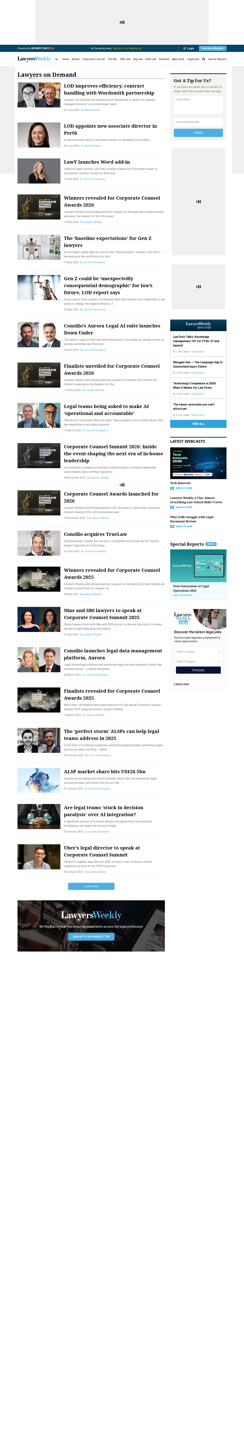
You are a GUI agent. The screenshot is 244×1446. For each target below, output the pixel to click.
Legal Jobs (193, 59)
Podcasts (164, 59)
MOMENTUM (42, 48)
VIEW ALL (198, 424)
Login (190, 48)
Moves (76, 59)
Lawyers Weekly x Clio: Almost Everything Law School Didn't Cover (196, 500)
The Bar (112, 59)
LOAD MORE (91, 886)
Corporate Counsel (94, 59)
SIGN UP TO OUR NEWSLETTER (91, 936)
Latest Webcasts (187, 441)
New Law (150, 59)
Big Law (138, 59)
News (66, 59)
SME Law (125, 59)
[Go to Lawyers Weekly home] (34, 59)
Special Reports (217, 59)
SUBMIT (198, 132)
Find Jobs (198, 670)
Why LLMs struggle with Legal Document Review (192, 519)
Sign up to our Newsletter (127, 48)
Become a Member (213, 48)
